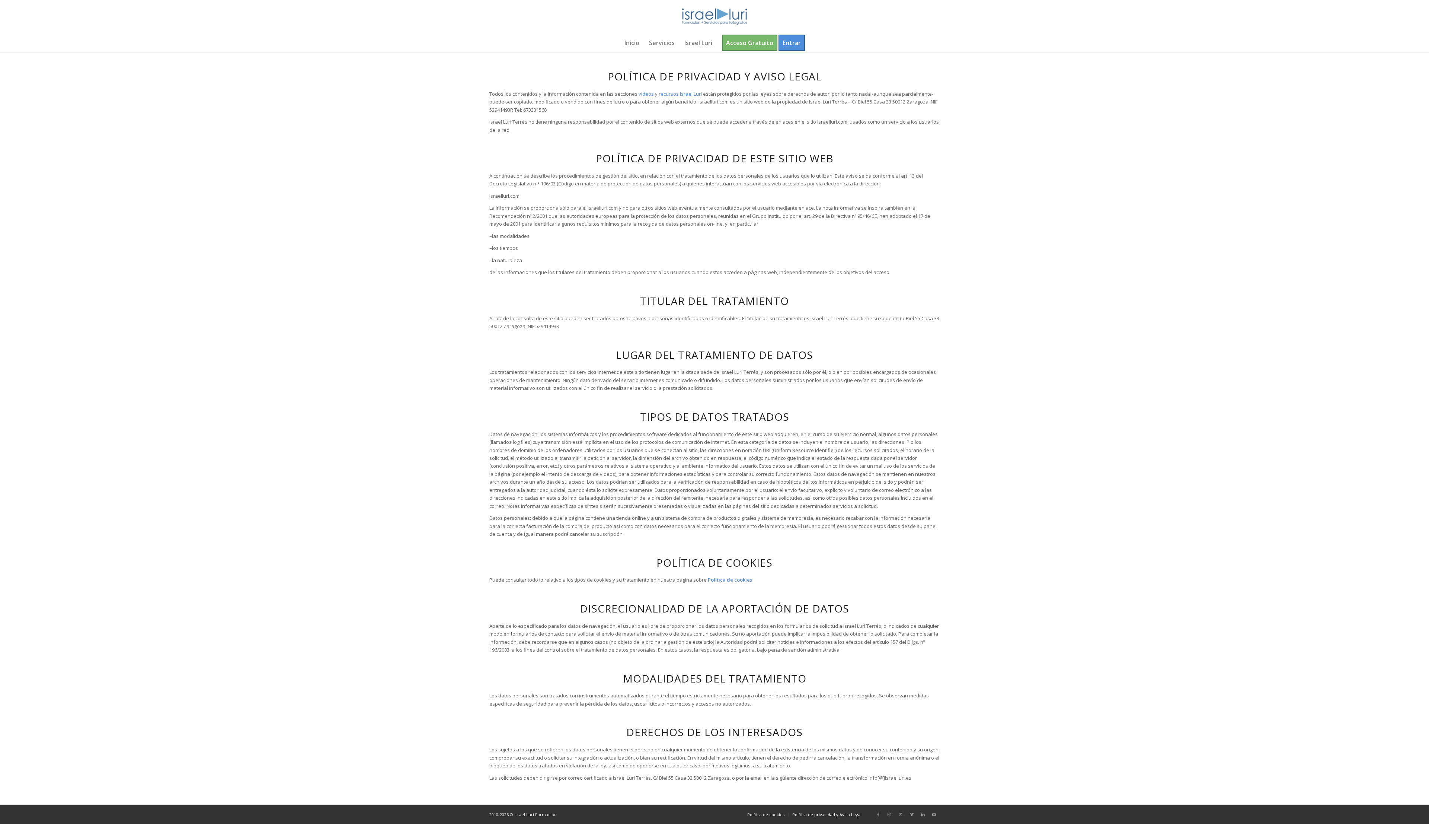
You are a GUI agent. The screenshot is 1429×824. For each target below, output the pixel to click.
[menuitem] (632, 43)
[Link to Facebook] (878, 814)
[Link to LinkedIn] (922, 814)
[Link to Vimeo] (911, 814)
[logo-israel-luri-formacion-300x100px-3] (714, 17)
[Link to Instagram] (889, 814)
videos (646, 93)
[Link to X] (900, 814)
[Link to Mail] (934, 814)
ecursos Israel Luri (681, 93)
